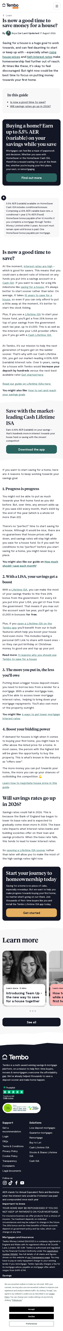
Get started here (32, 374)
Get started (31, 913)
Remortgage (36, 1137)
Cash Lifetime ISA (39, 1147)
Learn (9, 15)
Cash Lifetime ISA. (40, 335)
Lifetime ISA (33, 314)
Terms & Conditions (13, 1146)
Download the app (31, 449)
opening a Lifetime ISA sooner (26, 850)
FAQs (5, 1141)
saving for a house (32, 287)
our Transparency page (38, 1257)
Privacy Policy (10, 1151)
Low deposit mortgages (42, 1127)
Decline (31, 1317)
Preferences (31, 1324)
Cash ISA (8, 282)
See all (31, 1022)
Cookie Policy (10, 1155)
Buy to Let (35, 1142)
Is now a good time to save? (28, 102)
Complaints (8, 1165)
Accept (31, 1309)
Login (5, 1136)
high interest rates (39, 56)
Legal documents (11, 1170)
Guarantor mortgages (40, 1132)
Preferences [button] (17, 1300)
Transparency (9, 1160)
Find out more (32, 177)
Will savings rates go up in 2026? (30, 106)
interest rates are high (38, 266)
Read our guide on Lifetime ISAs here (26, 383)
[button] (57, 6)
